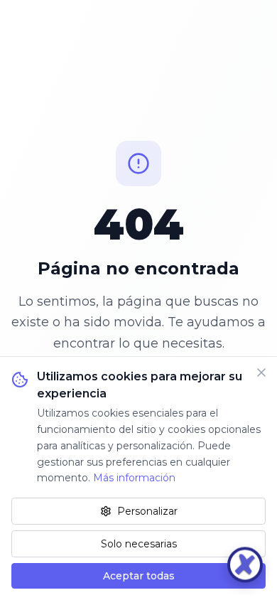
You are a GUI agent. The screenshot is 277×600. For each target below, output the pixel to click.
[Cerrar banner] (261, 372)
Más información (134, 477)
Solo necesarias (139, 543)
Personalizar (147, 511)
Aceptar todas (139, 575)
